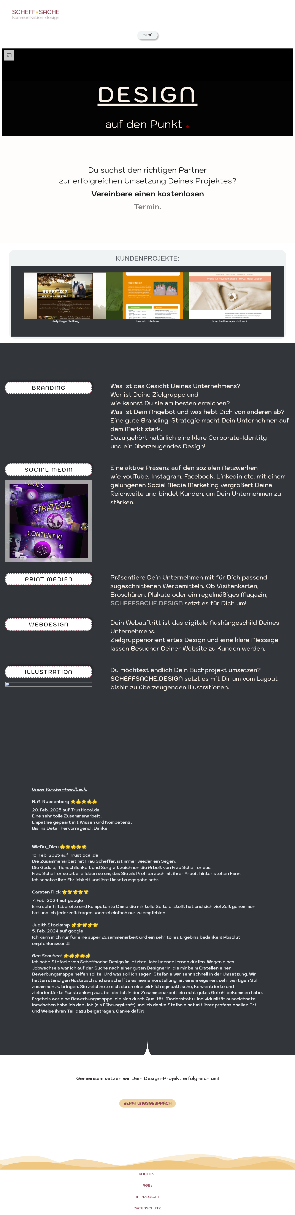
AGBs (147, 1185)
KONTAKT (147, 1174)
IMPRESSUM (147, 1197)
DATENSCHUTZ (147, 1208)
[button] (14, 298)
